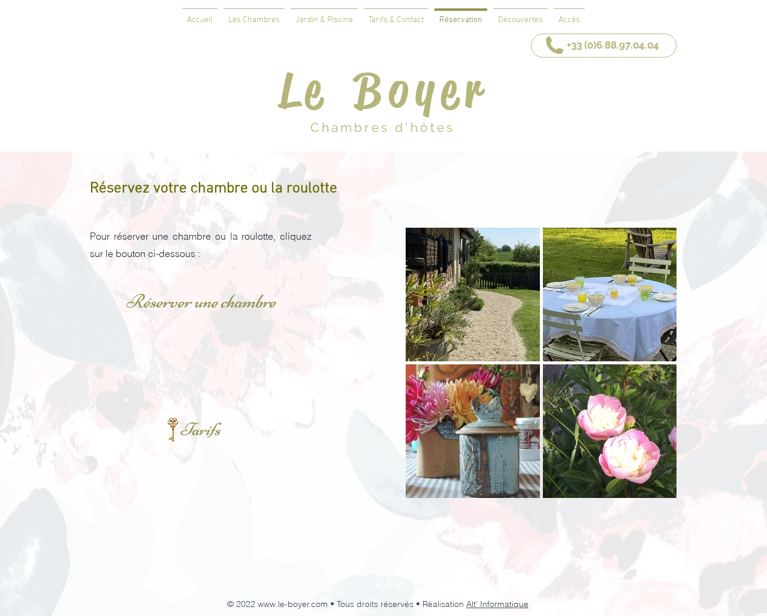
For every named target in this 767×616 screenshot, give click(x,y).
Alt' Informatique (497, 604)
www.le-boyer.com (293, 604)
